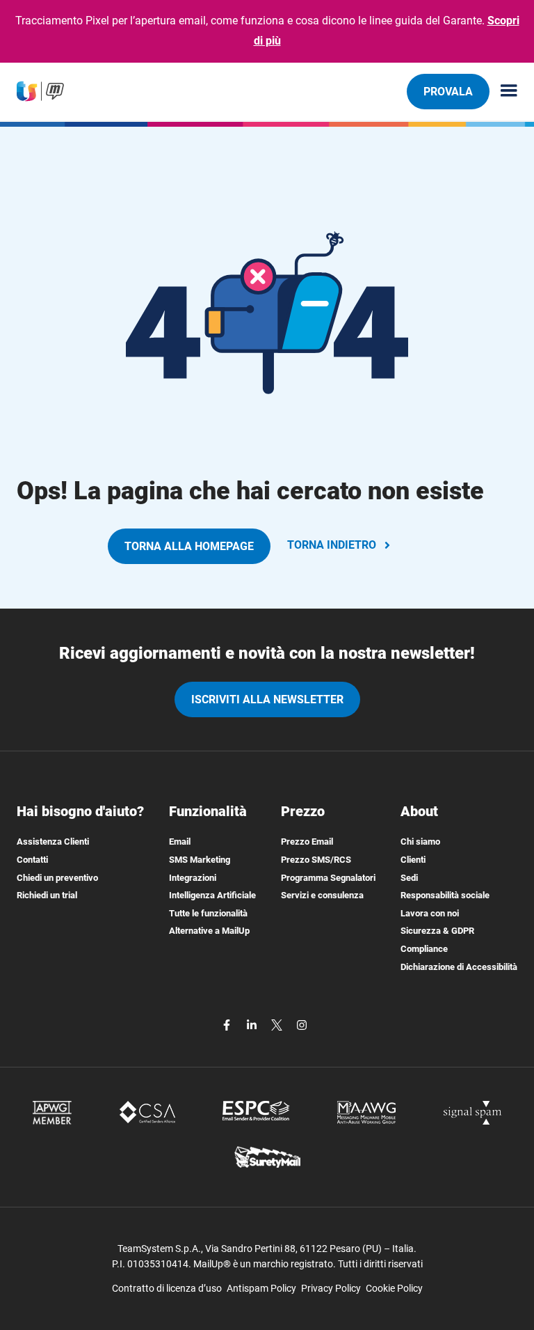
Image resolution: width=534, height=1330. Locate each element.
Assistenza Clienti (53, 841)
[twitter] (278, 1024)
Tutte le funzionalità (208, 913)
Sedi (409, 878)
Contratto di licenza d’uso (167, 1288)
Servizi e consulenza (322, 895)
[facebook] (228, 1024)
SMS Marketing (199, 859)
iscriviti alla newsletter (267, 699)
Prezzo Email (307, 841)
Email (180, 841)
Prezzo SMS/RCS (316, 859)
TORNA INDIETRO (331, 544)
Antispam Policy (261, 1288)
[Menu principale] (503, 91)
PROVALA (448, 91)
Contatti (32, 859)
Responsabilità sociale (445, 895)
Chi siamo (420, 841)
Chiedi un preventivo (57, 878)
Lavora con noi (429, 913)
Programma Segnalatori (328, 878)
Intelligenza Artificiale (212, 895)
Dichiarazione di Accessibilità (458, 967)
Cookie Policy (394, 1288)
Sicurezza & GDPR (437, 930)
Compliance (424, 949)
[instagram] (301, 1024)
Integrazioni (192, 878)
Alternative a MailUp (209, 930)
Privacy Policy (331, 1288)
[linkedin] (253, 1024)
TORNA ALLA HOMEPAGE (189, 546)
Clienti (413, 859)
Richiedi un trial (47, 895)
